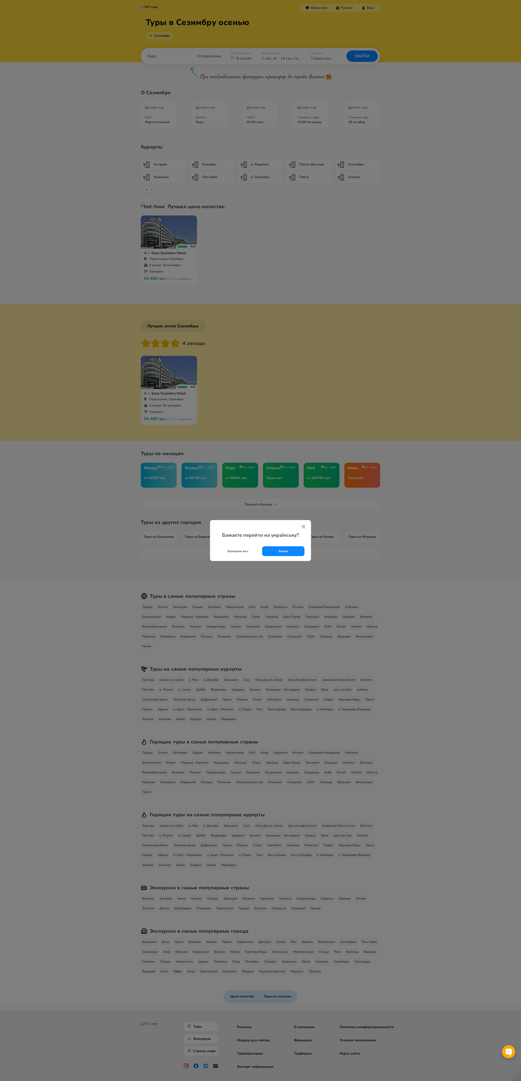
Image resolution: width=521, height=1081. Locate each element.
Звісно (283, 551)
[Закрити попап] (303, 527)
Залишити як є (237, 551)
